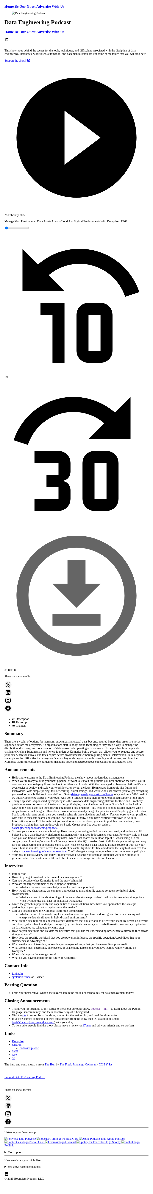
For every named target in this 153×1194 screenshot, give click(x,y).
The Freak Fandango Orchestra (78, 1064)
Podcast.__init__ (100, 1008)
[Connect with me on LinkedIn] (6, 40)
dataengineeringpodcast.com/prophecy (34, 827)
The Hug (50, 1064)
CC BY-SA (105, 1064)
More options (15, 1152)
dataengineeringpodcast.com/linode (92, 794)
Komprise (18, 1041)
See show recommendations (24, 1166)
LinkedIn (17, 973)
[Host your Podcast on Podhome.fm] (76, 1190)
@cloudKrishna (21, 977)
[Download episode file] (76, 666)
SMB (15, 1051)
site (24, 1015)
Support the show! (15, 60)
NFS (15, 1054)
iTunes (87, 1025)
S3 (13, 1058)
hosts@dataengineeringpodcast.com (33, 1022)
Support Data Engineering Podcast (24, 1077)
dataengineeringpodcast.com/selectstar (44, 851)
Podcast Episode (29, 1048)
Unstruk (16, 1044)
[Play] (76, 138)
